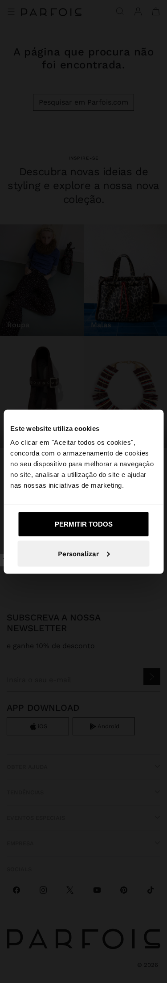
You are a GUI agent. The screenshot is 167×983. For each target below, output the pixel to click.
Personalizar (78, 553)
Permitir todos (84, 524)
